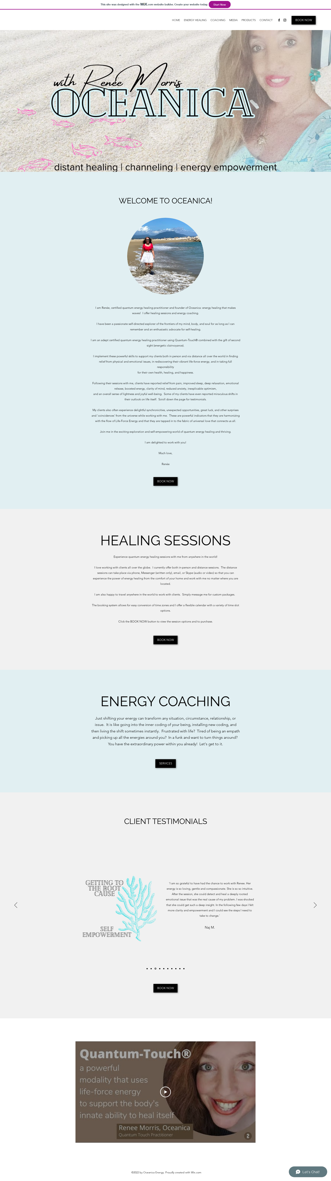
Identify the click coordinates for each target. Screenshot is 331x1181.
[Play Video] (165, 1092)
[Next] (315, 905)
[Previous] (15, 905)
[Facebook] (279, 20)
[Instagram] (285, 20)
